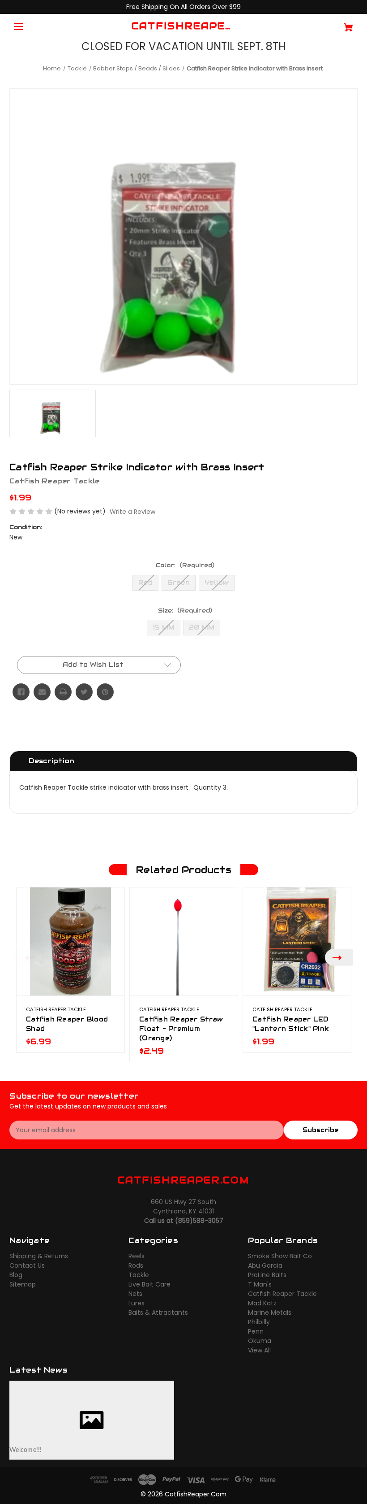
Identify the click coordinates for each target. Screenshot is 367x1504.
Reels (136, 1256)
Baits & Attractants (158, 1312)
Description (51, 760)
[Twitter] (84, 692)
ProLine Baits (267, 1274)
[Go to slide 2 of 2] (190, 1066)
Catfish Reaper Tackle (282, 1293)
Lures (136, 1303)
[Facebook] (21, 692)
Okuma (259, 1340)
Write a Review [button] (132, 511)
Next (339, 957)
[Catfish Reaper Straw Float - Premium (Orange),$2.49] (184, 941)
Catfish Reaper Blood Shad (67, 1024)
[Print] (63, 692)
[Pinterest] (105, 692)
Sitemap (22, 1284)
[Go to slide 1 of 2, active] (176, 1066)
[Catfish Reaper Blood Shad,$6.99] (70, 941)
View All (259, 1350)
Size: (185, 610)
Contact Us (27, 1265)
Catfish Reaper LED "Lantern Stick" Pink (290, 1024)
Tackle (138, 1274)
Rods (135, 1265)
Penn (256, 1331)
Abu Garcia (265, 1265)
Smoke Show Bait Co (280, 1256)
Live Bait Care (149, 1284)
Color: (185, 565)
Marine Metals (269, 1312)
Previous (28, 957)
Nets (135, 1293)
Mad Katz (262, 1303)
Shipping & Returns (38, 1256)
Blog (15, 1274)
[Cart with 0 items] (328, 24)
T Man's (260, 1284)
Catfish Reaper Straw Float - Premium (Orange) (181, 1028)
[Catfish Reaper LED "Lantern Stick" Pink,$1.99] (297, 941)
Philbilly (259, 1321)
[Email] (42, 692)
